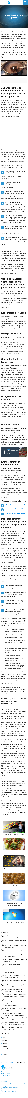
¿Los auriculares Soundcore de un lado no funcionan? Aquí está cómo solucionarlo (15, 1000)
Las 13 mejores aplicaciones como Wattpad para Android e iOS (15, 1018)
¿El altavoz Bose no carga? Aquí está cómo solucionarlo (15, 1009)
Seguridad (5, 1049)
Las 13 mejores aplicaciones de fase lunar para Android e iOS (15, 946)
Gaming (4, 1043)
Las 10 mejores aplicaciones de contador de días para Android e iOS (15, 960)
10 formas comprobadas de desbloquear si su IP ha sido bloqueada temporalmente (15, 995)
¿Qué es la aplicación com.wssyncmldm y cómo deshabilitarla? (15, 971)
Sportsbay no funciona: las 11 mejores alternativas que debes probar (14, 951)
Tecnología (5, 1051)
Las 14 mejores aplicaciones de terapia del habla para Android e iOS (15, 1004)
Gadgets (4, 1040)
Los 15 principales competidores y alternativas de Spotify (13, 1028)
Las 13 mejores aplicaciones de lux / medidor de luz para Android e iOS (13, 990)
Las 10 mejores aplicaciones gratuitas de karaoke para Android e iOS (14, 976)
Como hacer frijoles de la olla (16, 505)
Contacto (3, 1077)
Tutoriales (4, 1054)
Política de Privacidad (6, 1075)
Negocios (4, 1046)
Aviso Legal (4, 1071)
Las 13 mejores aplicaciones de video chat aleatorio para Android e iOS (15, 981)
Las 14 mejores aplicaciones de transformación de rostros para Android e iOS (14, 966)
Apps (3, 1037)
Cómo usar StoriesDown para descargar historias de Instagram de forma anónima (14, 1023)
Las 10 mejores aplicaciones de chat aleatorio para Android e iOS (13, 955)
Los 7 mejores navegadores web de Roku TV (15, 941)
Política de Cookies (6, 1073)
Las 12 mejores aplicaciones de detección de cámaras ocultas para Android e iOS (15, 936)
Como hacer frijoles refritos (16, 509)
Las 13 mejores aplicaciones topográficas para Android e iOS (14, 985)
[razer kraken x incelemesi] (14, 1093)
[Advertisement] (14, 133)
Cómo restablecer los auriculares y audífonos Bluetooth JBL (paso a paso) (14, 1014)
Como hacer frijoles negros (16, 513)
